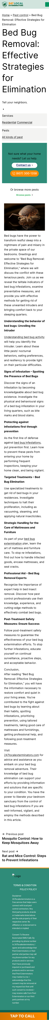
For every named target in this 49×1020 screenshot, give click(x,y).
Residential (9, 122)
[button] (47, 4)
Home (6, 15)
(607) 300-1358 (26, 173)
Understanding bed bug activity (24, 337)
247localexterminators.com (21, 755)
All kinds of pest (12, 137)
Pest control (20, 15)
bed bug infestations (27, 442)
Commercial (24, 122)
